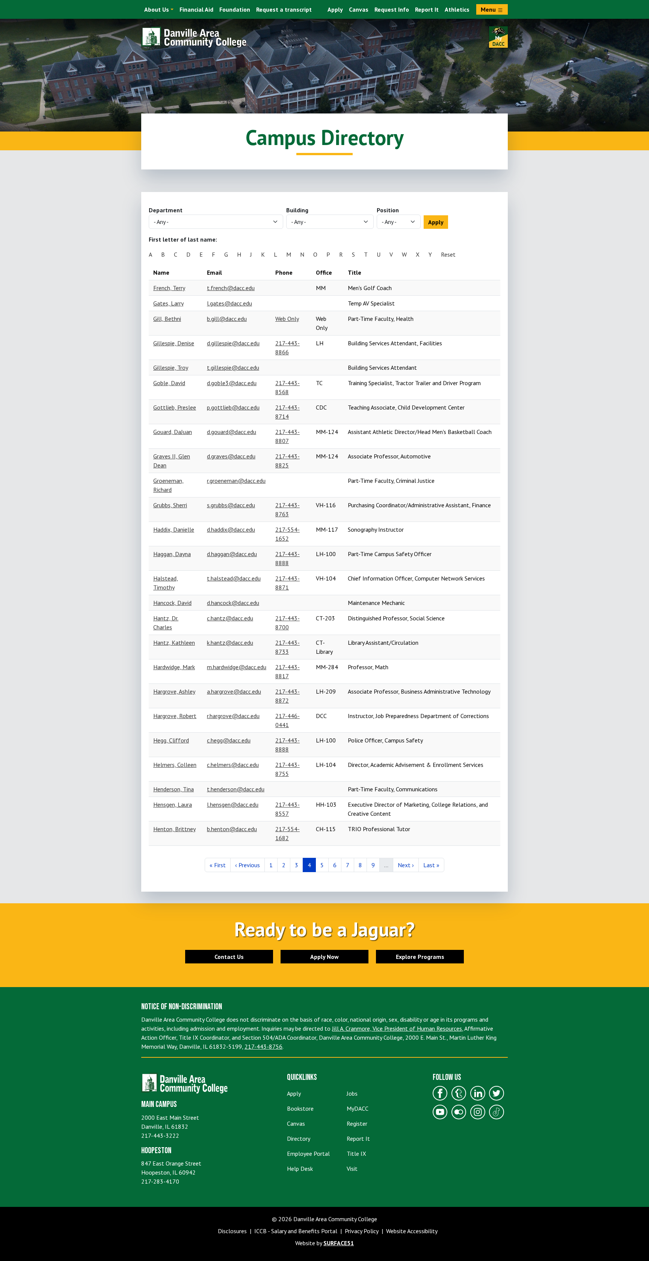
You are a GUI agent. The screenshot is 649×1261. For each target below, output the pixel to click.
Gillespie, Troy (170, 367)
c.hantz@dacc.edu (230, 618)
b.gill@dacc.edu (227, 318)
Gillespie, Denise (173, 343)
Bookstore (300, 1108)
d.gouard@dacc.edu (231, 431)
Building (297, 210)
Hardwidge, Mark (174, 667)
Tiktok (496, 1112)
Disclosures (232, 1231)
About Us (156, 9)
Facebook (440, 1093)
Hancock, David (172, 602)
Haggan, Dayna (172, 554)
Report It (427, 9)
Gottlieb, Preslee (174, 407)
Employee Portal (308, 1153)
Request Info (391, 9)
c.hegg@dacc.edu (229, 740)
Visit (352, 1168)
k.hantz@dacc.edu (230, 642)
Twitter (496, 1093)
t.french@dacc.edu (231, 288)
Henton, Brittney (174, 829)
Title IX (356, 1153)
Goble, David (169, 383)
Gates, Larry (168, 303)
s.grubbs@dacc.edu (231, 505)
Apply (335, 9)
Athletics (457, 9)
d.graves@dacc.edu (231, 456)
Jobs (352, 1093)
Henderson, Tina (173, 789)
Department (166, 210)
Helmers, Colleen (174, 764)
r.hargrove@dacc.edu (233, 716)
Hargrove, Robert (174, 716)
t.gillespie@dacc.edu (233, 367)
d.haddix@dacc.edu (231, 529)
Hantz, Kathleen (174, 642)
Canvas (358, 9)
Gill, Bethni (167, 318)
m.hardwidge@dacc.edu (236, 667)
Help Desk (300, 1168)
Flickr (458, 1112)
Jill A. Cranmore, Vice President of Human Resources (397, 1028)
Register (357, 1123)
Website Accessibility (412, 1231)
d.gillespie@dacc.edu (233, 343)
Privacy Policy (362, 1231)
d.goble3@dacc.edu (232, 383)
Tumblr (458, 1093)
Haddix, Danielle (173, 529)
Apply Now (324, 956)
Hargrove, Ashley (174, 691)
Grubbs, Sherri (170, 505)
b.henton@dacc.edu (232, 829)
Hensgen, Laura (172, 804)
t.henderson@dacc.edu (235, 789)
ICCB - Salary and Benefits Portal (295, 1231)
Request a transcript (284, 9)
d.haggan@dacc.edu (232, 554)
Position (388, 210)
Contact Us (229, 956)
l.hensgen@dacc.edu (232, 804)
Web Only (287, 318)
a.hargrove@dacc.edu (234, 691)
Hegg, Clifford (171, 740)
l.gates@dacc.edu (229, 303)
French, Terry (169, 288)
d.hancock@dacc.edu (233, 602)
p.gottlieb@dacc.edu (233, 407)
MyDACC (357, 1108)
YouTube (440, 1112)
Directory (298, 1138)
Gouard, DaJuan (172, 431)
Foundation (234, 9)
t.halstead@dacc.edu (234, 578)
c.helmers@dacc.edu (233, 764)
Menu (489, 9)
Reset (448, 254)
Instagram (477, 1112)
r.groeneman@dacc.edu (236, 480)
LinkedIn (477, 1093)
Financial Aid (196, 9)
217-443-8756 (263, 1046)
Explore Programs (420, 956)
